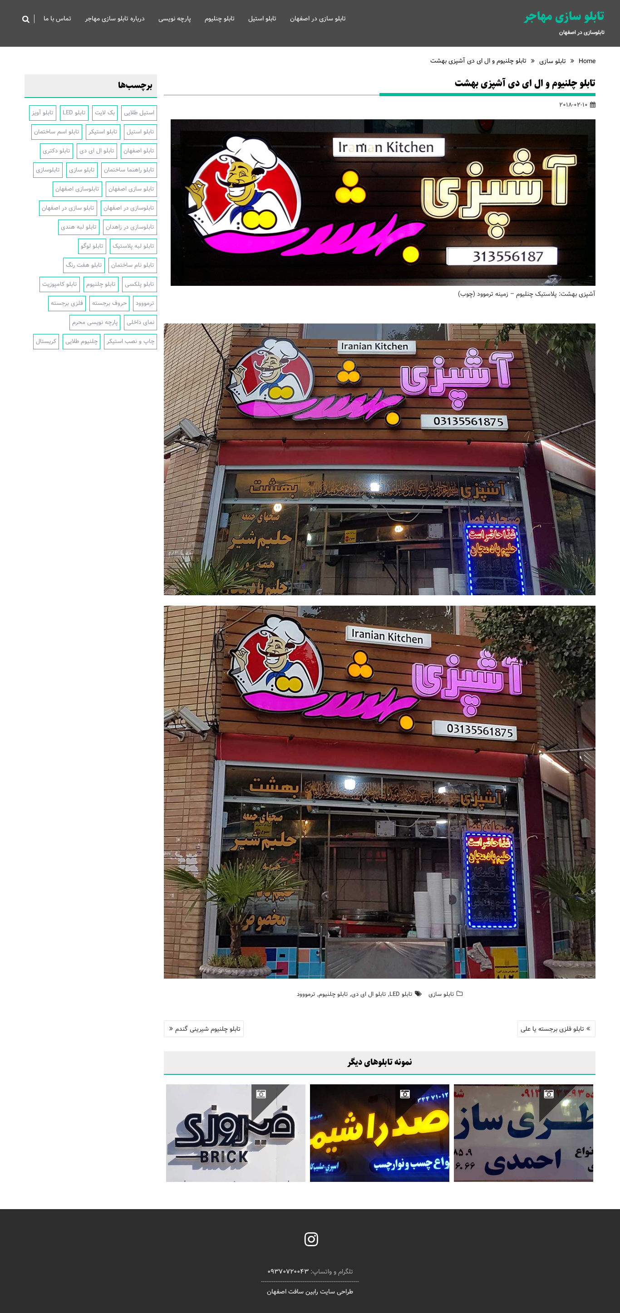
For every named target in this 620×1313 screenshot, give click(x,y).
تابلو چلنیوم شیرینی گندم (208, 1029)
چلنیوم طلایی (81, 341)
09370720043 (288, 1272)
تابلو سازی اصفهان (131, 189)
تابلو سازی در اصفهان (318, 19)
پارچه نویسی (174, 19)
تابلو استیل (262, 19)
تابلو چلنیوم (333, 994)
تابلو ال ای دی (368, 994)
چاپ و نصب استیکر (130, 341)
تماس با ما (57, 19)
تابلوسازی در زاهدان (130, 227)
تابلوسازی (48, 170)
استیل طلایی (139, 113)
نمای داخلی (140, 322)
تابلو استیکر (103, 132)
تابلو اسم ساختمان (56, 132)
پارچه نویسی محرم (95, 322)
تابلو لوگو (92, 246)
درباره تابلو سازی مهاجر (115, 19)
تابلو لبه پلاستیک (133, 246)
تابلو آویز (43, 113)
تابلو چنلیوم (220, 19)
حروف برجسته (109, 303)
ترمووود (306, 994)
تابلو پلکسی (139, 284)
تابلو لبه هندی (79, 227)
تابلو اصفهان (138, 151)
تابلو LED (401, 994)
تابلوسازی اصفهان (77, 189)
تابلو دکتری (56, 151)
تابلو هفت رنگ (84, 265)
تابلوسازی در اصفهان (128, 208)
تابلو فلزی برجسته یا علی (552, 1029)
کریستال (46, 341)
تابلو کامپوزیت (59, 284)
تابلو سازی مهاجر (564, 16)
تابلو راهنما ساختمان (129, 170)
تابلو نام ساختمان (132, 265)
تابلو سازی (441, 994)
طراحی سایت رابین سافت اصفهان (310, 1292)
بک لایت (105, 113)
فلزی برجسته (67, 303)
